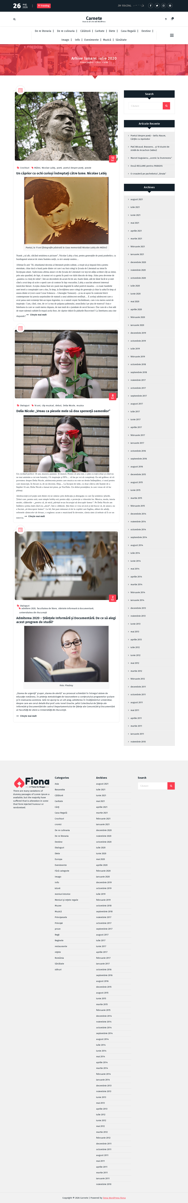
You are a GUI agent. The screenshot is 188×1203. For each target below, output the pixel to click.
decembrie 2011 (138, 686)
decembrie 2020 (138, 262)
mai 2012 (135, 663)
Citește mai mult (38, 314)
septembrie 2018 (139, 372)
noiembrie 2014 (138, 521)
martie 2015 (136, 498)
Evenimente (91, 39)
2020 (98, 62)
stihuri (58, 969)
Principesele (61, 917)
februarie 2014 (138, 592)
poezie (88, 167)
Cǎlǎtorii (85, 31)
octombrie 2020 (138, 278)
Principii (59, 923)
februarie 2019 (138, 356)
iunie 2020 (136, 293)
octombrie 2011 (138, 694)
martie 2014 (136, 584)
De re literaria (43, 31)
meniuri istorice (62, 894)
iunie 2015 (135, 490)
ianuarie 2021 (137, 254)
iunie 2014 (136, 561)
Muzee (58, 905)
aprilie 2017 (136, 427)
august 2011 (137, 702)
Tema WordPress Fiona (114, 1198)
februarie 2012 (138, 678)
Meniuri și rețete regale (66, 900)
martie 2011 (136, 726)
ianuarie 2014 (137, 600)
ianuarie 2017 (137, 443)
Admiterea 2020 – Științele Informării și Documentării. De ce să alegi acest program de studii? (66, 620)
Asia (57, 784)
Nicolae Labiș (48, 167)
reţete (58, 952)
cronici (58, 824)
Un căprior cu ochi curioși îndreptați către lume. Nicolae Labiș (61, 173)
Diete (112, 31)
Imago (65, 39)
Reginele (59, 940)
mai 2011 (135, 710)
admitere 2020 (28, 608)
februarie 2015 (138, 506)
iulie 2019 (135, 348)
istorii (57, 888)
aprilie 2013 (136, 639)
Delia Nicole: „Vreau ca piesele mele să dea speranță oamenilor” (63, 411)
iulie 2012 (135, 647)
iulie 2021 (135, 207)
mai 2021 (135, 223)
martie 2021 (136, 238)
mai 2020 (135, 301)
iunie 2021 (135, 215)
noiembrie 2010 (138, 741)
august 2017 (137, 403)
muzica (80, 405)
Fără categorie (62, 870)
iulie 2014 (135, 553)
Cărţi (57, 807)
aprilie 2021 (136, 230)
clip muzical (48, 405)
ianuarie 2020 (137, 325)
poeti (59, 167)
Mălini (37, 167)
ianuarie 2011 (137, 734)
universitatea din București (33, 612)
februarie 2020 (138, 317)
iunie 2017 (136, 419)
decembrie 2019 (138, 333)
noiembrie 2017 (138, 380)
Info (77, 39)
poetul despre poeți (73, 167)
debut (58, 405)
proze (58, 929)
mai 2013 (135, 631)
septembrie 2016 (139, 458)
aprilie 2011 (136, 718)
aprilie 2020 (136, 309)
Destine (146, 31)
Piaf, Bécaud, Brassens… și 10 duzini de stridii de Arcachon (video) (150, 148)
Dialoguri (24, 405)
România (59, 958)
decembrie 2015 (138, 474)
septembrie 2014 (139, 537)
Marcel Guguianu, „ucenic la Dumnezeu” (151, 158)
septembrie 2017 (139, 395)
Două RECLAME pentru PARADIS (147, 166)
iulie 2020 (135, 285)
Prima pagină (86, 62)
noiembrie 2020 (138, 270)
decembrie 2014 (138, 513)
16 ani (37, 405)
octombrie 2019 (138, 341)
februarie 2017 (138, 435)
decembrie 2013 (138, 608)
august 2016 (137, 466)
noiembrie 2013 (138, 616)
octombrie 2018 (138, 364)
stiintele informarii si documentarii (75, 608)
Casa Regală (128, 31)
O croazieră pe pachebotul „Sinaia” (148, 173)
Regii (57, 934)
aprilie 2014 (136, 576)
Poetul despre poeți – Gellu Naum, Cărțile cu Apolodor (148, 137)
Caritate (99, 31)
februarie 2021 (138, 246)
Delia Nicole (69, 405)
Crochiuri (24, 167)
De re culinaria (66, 31)
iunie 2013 (135, 624)
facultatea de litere (47, 608)
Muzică (107, 39)
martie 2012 (136, 671)
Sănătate (121, 39)
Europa (58, 859)
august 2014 (137, 545)
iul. (113, 159)
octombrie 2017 (138, 388)
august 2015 (137, 482)
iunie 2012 (135, 655)
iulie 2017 (135, 411)
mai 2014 (135, 568)
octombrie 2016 (138, 451)
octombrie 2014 (138, 529)
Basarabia (60, 789)
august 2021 (137, 199)
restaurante (61, 946)
